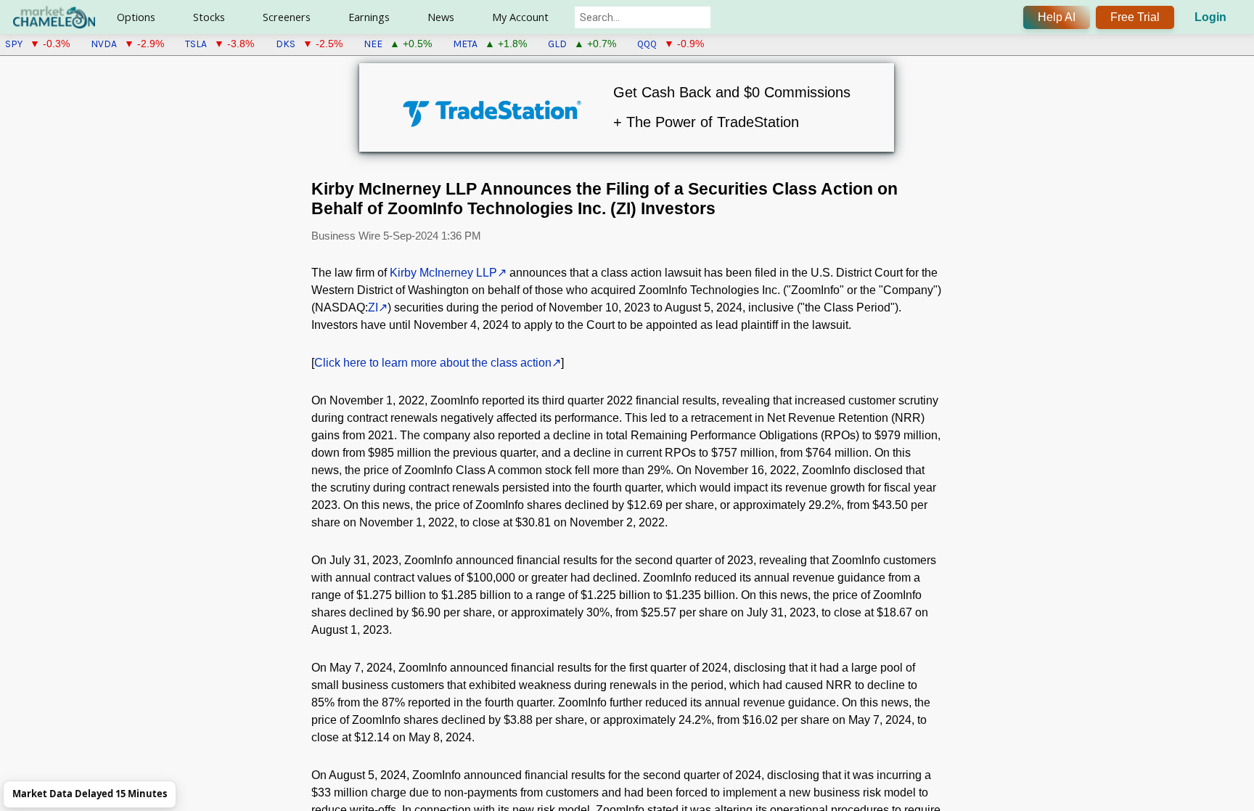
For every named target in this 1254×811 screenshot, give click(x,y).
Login (1210, 17)
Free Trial (1135, 17)
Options (136, 17)
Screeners (287, 17)
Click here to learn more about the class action (433, 362)
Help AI (1056, 17)
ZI (373, 307)
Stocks (209, 17)
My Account (520, 17)
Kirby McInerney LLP (443, 272)
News (440, 17)
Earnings (369, 17)
